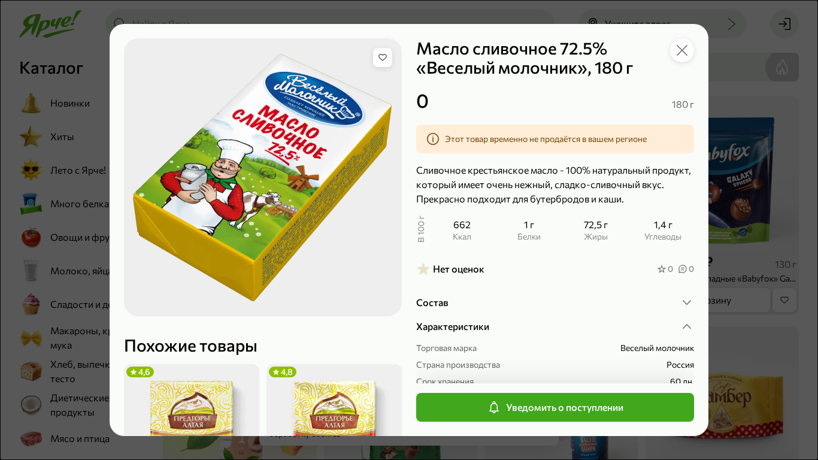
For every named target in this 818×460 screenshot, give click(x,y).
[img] (382, 57)
